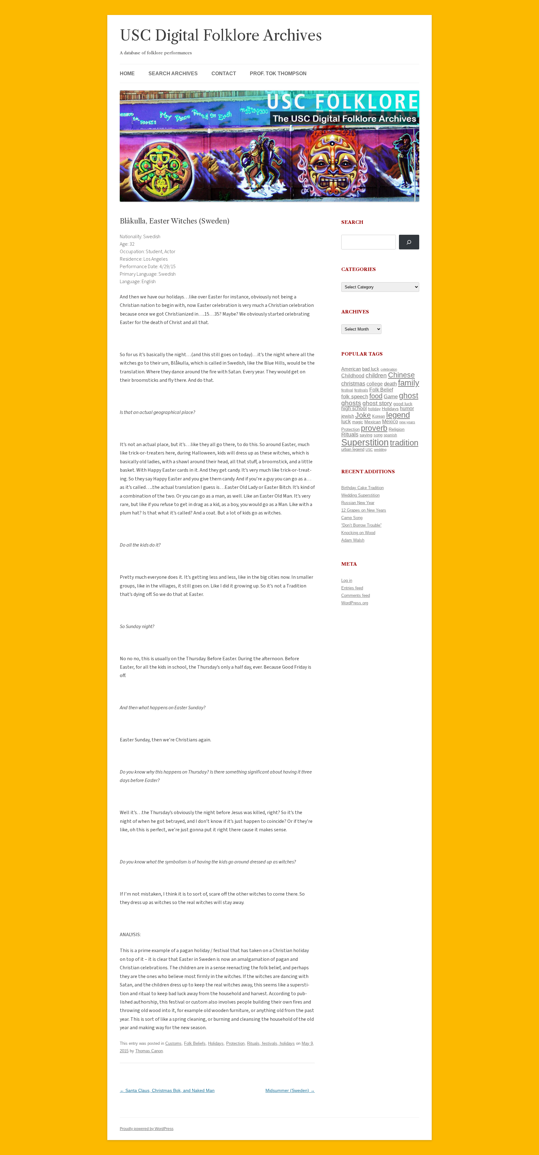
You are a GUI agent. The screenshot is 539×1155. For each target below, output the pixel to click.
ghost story (377, 403)
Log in (346, 580)
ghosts (351, 402)
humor (407, 408)
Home (127, 73)
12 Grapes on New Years (363, 510)
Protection (235, 1043)
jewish (347, 416)
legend (398, 414)
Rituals (349, 434)
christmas (353, 383)
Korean (378, 416)
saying (366, 434)
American (351, 368)
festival (347, 390)
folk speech (354, 397)
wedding (380, 449)
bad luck (370, 368)
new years (407, 422)
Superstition (365, 442)
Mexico (390, 421)
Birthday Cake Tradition (362, 487)
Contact (223, 73)
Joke (363, 415)
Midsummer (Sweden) (290, 1090)
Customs (173, 1043)
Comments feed (355, 595)
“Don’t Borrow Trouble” (361, 525)
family (408, 382)
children (376, 375)
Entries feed (352, 588)
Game (391, 397)
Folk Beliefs (195, 1043)
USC (369, 449)
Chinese (401, 375)
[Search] (409, 242)
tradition (404, 442)
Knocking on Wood (358, 532)
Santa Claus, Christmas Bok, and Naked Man (167, 1090)
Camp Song (351, 517)
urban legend (352, 449)
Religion (397, 429)
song (378, 435)
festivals (361, 390)
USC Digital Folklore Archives (221, 35)
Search (352, 222)
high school (354, 408)
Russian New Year (357, 502)
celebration (389, 369)
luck (346, 422)
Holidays (216, 1043)
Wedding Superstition (360, 495)
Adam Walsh (352, 540)
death (390, 384)
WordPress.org (354, 603)
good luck (402, 403)
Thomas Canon (149, 1051)
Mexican (372, 421)
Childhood (352, 375)
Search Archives (173, 73)
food (375, 396)
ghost (408, 395)
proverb (374, 428)
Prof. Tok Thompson (278, 73)
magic (357, 422)
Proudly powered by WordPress (146, 1129)
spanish (390, 435)
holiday (374, 409)
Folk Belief (381, 389)
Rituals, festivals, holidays (271, 1043)
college (375, 383)
